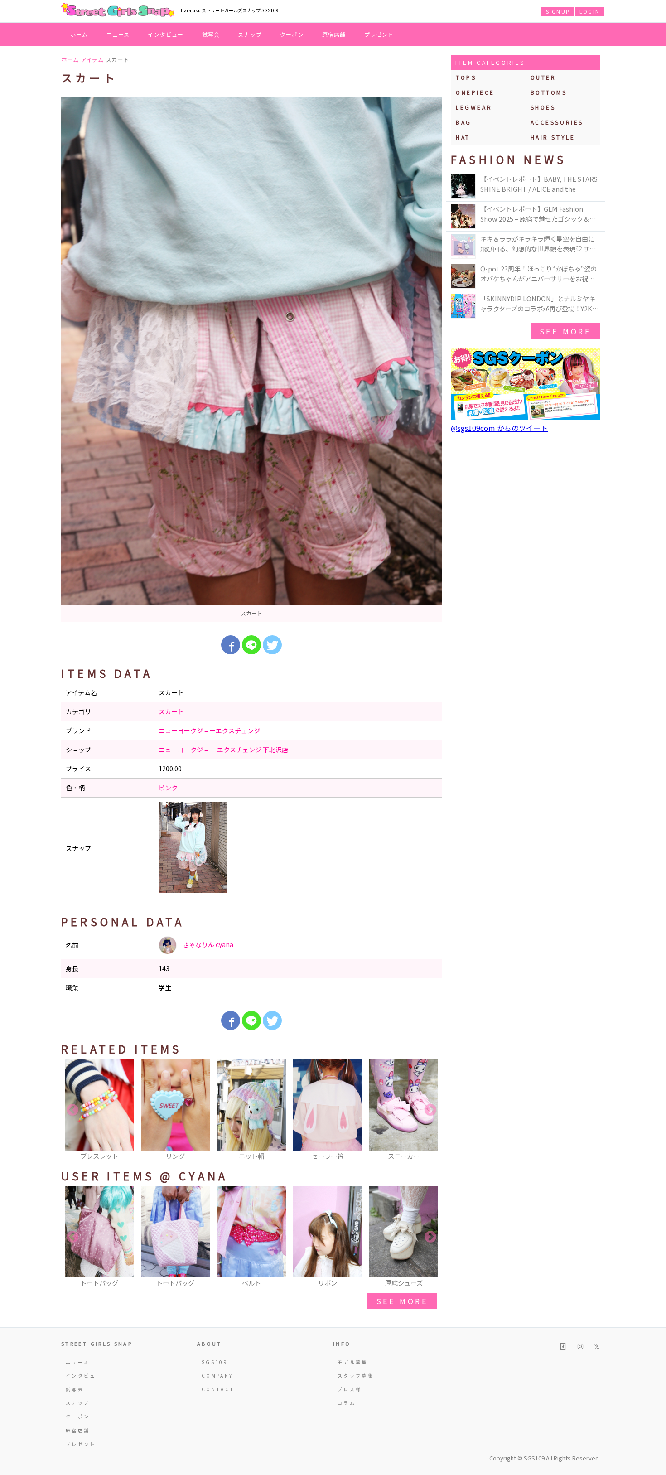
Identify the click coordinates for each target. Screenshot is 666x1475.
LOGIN (589, 11)
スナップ (250, 34)
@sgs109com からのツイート (499, 427)
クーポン (292, 34)
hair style (553, 137)
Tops (466, 77)
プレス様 (350, 1389)
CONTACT (218, 1389)
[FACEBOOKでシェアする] (230, 644)
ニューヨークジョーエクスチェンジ (209, 730)
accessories (557, 122)
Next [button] (430, 1110)
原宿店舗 (334, 34)
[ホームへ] (117, 10)
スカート (171, 711)
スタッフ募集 (356, 1375)
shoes (543, 107)
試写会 (211, 34)
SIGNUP (557, 11)
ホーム (79, 34)
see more (402, 1301)
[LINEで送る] (251, 644)
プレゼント (379, 34)
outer (543, 77)
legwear (474, 107)
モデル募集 (353, 1362)
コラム (347, 1402)
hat (463, 137)
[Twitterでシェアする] (272, 644)
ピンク (168, 787)
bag (464, 122)
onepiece (475, 92)
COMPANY (217, 1375)
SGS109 (215, 1362)
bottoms (549, 92)
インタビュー (165, 34)
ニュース (118, 34)
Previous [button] (72, 1110)
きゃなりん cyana (207, 944)
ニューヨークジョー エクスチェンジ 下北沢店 (223, 749)
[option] (251, 359)
